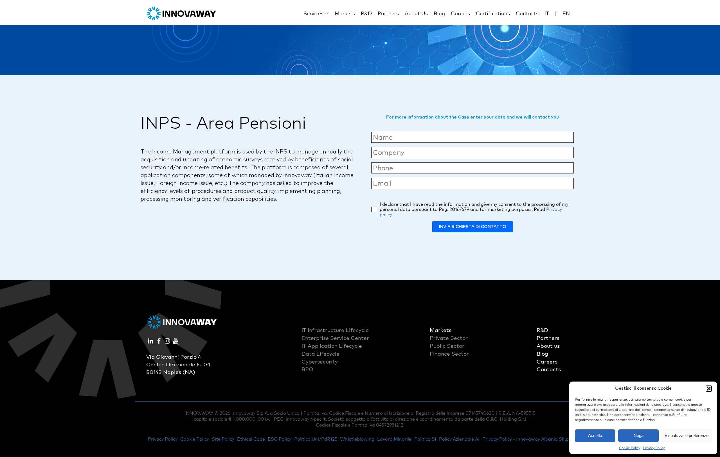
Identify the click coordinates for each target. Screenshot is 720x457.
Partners (388, 13)
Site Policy (223, 439)
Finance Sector (449, 353)
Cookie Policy (629, 448)
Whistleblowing (357, 439)
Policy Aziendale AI (459, 439)
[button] (709, 388)
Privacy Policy (654, 448)
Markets (345, 13)
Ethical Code (251, 439)
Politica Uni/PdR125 (315, 439)
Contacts (527, 13)
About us (416, 13)
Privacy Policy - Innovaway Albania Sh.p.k (527, 439)
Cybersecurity (320, 361)
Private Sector (449, 338)
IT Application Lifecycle (332, 345)
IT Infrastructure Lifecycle (335, 330)
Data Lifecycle (320, 353)
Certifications (493, 13)
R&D (366, 13)
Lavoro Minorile (394, 439)
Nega (639, 435)
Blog (439, 13)
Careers (460, 13)
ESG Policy (279, 439)
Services (313, 13)
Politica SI (425, 439)
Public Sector (447, 345)
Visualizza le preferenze (686, 435)
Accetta (595, 435)
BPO (307, 369)
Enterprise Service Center (335, 338)
